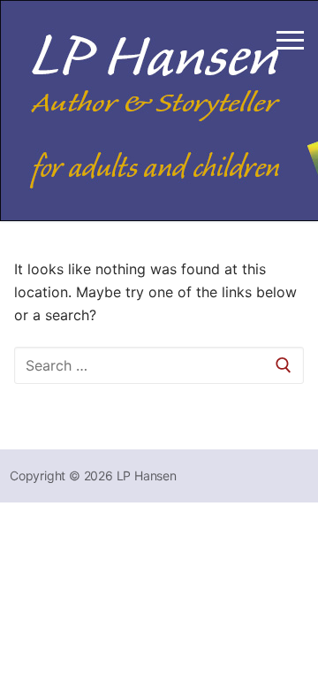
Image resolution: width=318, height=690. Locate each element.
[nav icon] (290, 39)
